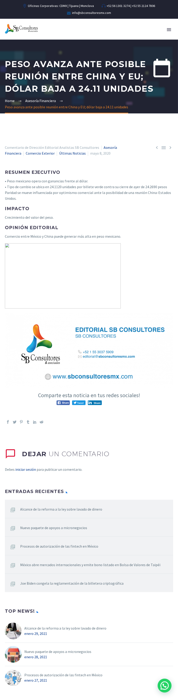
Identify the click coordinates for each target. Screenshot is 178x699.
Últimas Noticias (72, 153)
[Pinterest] (21, 422)
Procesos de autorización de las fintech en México (59, 546)
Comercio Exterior (40, 153)
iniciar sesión (25, 469)
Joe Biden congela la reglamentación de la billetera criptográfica (72, 583)
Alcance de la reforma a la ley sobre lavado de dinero (61, 509)
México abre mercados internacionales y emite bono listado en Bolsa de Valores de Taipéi (90, 564)
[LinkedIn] (35, 422)
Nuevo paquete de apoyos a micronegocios (53, 527)
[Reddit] (41, 422)
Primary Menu (169, 29)
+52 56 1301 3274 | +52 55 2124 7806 (131, 6)
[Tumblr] (28, 422)
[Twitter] (14, 422)
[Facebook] (8, 422)
